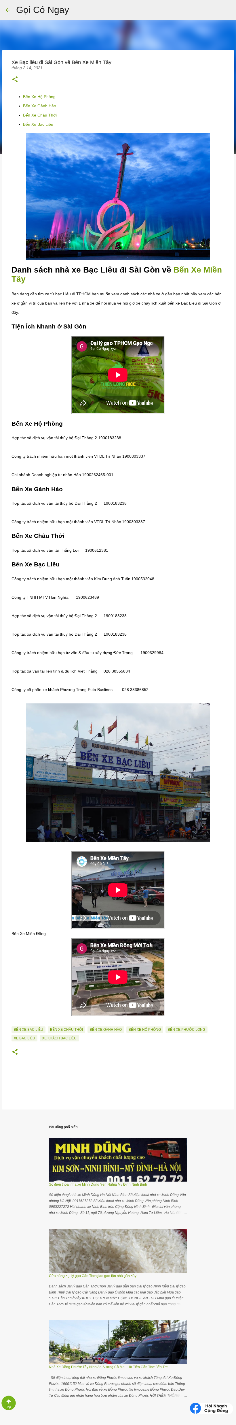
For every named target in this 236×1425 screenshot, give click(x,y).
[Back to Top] (8, 1409)
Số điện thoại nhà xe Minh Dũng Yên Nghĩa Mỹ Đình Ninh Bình (98, 1184)
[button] (15, 79)
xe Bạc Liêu (24, 1038)
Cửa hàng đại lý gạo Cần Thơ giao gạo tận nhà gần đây (92, 1276)
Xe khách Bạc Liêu (59, 1038)
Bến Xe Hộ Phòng (39, 96)
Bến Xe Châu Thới (40, 115)
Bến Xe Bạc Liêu (38, 124)
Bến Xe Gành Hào (39, 106)
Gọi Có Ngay (42, 10)
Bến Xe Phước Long (186, 1030)
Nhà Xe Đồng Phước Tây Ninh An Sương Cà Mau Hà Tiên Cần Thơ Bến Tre (108, 1367)
